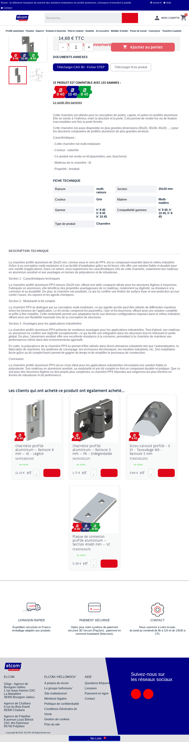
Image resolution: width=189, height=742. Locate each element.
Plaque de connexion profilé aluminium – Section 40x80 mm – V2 (91, 541)
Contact (8, 8)
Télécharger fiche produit (130, 67)
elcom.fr (157, 2)
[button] (51, 473)
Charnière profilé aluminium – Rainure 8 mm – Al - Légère (34, 450)
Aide (168, 2)
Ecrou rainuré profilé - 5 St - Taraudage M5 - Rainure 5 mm (150, 450)
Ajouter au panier (143, 47)
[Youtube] (148, 694)
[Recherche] (130, 18)
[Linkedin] (136, 694)
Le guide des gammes (67, 102)
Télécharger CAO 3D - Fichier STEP (81, 67)
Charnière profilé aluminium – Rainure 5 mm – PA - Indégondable (92, 450)
